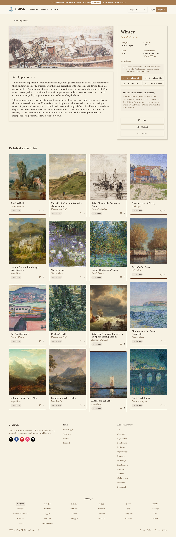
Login (152, 9)
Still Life (121, 469)
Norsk (155, 518)
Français (20, 508)
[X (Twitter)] (11, 439)
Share (144, 133)
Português (74, 508)
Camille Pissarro (129, 37)
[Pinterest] (22, 439)
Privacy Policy (146, 530)
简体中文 (47, 503)
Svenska (128, 518)
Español (155, 503)
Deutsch (101, 513)
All (118, 429)
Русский (101, 508)
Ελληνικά (47, 518)
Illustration (122, 465)
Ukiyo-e (121, 482)
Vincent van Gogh (59, 209)
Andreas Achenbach (99, 340)
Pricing (54, 9)
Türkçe (155, 508)
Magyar (74, 518)
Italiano (47, 508)
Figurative (122, 438)
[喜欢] (40, 210)
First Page (68, 429)
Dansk (21, 523)
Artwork (34, 9)
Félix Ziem (96, 404)
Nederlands (47, 523)
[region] (61, 47)
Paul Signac (137, 206)
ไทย (155, 513)
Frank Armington (99, 209)
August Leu (15, 273)
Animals (120, 473)
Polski (74, 513)
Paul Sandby (56, 401)
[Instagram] (27, 439)
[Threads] (33, 439)
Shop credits (120, 2)
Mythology (122, 451)
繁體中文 (74, 503)
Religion (121, 447)
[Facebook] (16, 439)
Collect (144, 127)
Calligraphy (122, 478)
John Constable (17, 206)
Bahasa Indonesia (20, 513)
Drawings (121, 460)
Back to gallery (21, 20)
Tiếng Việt (128, 513)
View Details (18, 196)
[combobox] (137, 9)
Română (101, 518)
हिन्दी (128, 508)
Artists (44, 9)
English (20, 503)
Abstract (121, 434)
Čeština (20, 518)
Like (144, 120)
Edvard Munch (17, 337)
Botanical (121, 487)
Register (162, 9)
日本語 (101, 503)
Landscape (127, 45)
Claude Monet (57, 273)
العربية (47, 513)
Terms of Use (161, 530)
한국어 (128, 503)
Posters (121, 456)
